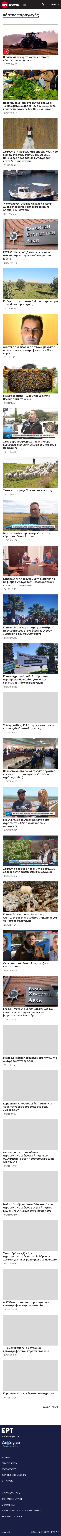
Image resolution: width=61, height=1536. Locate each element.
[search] (43, 4)
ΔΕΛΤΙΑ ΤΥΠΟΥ (9, 1469)
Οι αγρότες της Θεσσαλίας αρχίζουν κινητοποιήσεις (26, 965)
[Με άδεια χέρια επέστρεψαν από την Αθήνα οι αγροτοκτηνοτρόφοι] (30, 1040)
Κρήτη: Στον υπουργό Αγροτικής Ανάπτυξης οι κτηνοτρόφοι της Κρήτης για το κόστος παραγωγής (30, 917)
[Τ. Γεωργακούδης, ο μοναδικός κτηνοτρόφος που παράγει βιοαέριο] (30, 1330)
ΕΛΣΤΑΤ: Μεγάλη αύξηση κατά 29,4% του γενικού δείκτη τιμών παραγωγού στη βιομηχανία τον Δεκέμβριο (28, 1012)
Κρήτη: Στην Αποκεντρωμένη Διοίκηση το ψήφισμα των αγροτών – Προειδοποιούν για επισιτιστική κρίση (29, 582)
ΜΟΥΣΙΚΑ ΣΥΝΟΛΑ (11, 1493)
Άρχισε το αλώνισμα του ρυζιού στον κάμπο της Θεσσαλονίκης (26, 534)
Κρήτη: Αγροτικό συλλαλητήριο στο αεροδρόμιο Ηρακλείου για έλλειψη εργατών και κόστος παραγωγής (25, 679)
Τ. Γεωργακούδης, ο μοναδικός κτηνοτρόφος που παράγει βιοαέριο (26, 1349)
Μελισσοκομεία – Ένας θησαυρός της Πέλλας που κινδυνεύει (26, 397)
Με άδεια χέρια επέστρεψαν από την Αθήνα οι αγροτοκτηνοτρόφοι (30, 1059)
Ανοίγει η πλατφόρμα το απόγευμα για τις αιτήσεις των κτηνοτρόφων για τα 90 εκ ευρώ (29, 350)
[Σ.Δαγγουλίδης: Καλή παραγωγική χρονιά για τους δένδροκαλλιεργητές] (30, 707)
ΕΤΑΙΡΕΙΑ (6, 1457)
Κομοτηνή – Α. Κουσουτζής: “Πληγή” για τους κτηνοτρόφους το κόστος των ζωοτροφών (27, 1107)
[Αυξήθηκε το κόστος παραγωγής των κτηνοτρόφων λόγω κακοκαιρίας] (30, 1284)
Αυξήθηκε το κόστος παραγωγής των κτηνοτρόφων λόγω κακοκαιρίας (26, 1303)
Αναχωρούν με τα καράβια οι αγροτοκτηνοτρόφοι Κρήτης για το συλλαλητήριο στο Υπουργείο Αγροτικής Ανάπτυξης (28, 1157)
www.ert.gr (7, 1532)
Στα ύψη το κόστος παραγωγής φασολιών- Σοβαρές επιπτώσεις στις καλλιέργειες (29, 870)
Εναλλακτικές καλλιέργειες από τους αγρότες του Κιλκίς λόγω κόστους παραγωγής (26, 823)
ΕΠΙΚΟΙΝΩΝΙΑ (8, 1504)
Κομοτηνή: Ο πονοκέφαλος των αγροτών (28, 1393)
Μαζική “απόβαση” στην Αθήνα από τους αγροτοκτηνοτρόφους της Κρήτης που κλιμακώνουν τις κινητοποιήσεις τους (28, 1207)
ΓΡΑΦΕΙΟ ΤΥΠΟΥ (10, 1463)
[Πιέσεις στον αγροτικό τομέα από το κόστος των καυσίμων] (30, 39)
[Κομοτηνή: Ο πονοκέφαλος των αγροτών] (30, 1375)
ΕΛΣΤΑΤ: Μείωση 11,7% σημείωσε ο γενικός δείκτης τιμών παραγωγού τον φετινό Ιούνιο (29, 255)
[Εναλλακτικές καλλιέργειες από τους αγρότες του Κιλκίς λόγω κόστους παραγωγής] (30, 802)
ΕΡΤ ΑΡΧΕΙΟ (7, 1480)
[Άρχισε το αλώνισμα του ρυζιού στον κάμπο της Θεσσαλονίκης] (30, 515)
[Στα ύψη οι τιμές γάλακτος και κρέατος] (30, 472)
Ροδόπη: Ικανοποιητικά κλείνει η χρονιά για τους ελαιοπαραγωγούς (30, 302)
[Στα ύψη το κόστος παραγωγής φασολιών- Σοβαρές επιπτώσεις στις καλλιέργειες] (30, 851)
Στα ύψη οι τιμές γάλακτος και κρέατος (27, 490)
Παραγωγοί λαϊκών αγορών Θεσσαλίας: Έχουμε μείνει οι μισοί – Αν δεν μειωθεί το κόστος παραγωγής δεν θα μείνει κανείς (29, 106)
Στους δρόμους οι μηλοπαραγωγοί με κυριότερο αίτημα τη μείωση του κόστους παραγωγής (29, 445)
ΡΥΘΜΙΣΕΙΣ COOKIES (12, 1516)
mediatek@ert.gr (10, 1436)
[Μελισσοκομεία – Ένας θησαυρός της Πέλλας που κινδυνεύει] (30, 378)
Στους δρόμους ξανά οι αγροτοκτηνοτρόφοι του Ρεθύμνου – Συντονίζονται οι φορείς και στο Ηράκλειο (30, 1256)
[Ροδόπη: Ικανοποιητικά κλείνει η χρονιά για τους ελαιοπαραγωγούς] (30, 283)
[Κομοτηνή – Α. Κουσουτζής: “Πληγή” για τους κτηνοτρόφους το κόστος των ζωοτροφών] (30, 1085)
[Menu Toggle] (24, 4)
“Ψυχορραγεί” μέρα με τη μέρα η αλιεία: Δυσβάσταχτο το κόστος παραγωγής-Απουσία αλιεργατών (27, 207)
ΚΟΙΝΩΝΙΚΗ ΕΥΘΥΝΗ (12, 1498)
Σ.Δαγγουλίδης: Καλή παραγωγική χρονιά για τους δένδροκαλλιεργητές (28, 727)
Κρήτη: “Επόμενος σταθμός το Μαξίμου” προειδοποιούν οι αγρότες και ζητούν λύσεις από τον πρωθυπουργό (28, 630)
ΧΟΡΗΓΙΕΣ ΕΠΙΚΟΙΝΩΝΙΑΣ (14, 1474)
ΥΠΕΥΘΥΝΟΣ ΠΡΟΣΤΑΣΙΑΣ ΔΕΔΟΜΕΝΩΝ (22, 1510)
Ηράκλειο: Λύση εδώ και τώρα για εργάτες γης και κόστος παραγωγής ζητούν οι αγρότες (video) (29, 774)
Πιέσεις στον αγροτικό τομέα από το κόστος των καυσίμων (26, 58)
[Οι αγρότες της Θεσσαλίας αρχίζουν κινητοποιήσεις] (30, 945)
